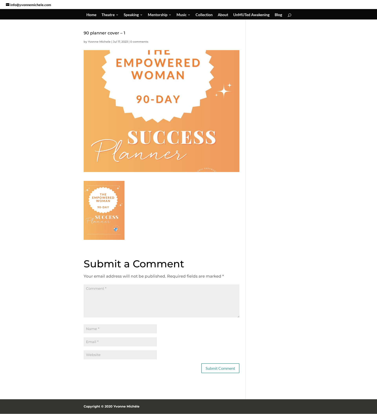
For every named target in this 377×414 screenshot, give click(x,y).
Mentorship (157, 15)
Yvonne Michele (99, 41)
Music (182, 15)
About (223, 15)
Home (91, 15)
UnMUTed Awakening (251, 15)
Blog (278, 15)
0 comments (139, 41)
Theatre (108, 15)
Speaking (131, 15)
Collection (204, 15)
